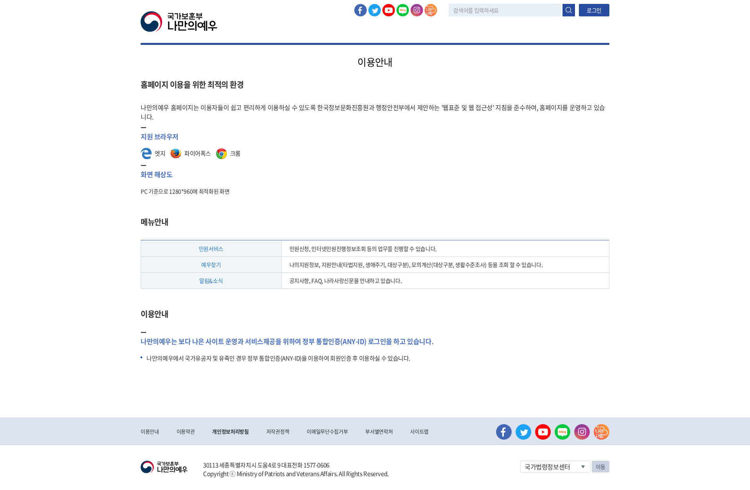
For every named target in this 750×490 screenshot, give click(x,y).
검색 (568, 10)
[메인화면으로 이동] (179, 21)
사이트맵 (419, 431)
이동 (600, 466)
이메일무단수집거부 (327, 431)
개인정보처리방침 (230, 431)
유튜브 (388, 10)
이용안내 (150, 431)
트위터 (374, 10)
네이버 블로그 (402, 10)
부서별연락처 (379, 431)
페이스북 (360, 10)
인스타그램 (417, 10)
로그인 (594, 10)
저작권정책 (277, 431)
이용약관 (186, 431)
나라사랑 (431, 10)
